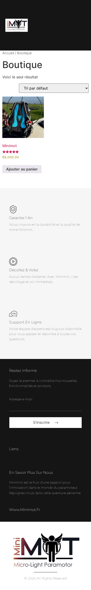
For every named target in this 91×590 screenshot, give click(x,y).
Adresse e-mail (20, 399)
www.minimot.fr (24, 509)
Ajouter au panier (22, 169)
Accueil (8, 53)
